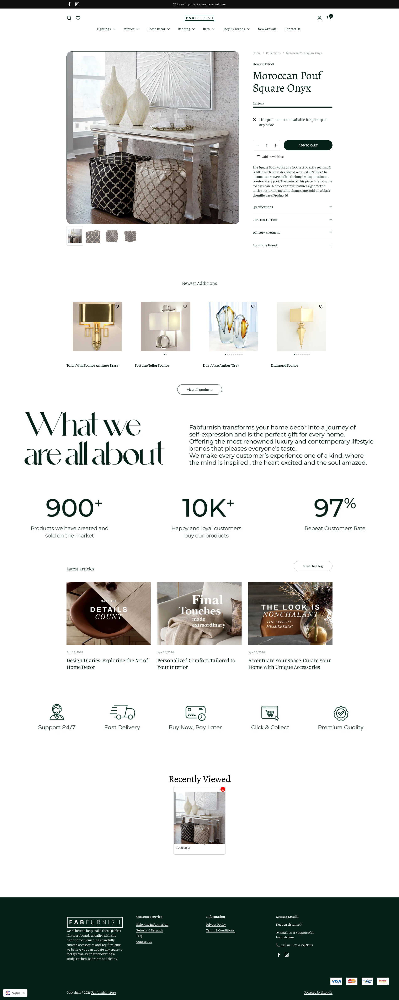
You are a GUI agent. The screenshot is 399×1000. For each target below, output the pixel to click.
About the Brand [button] (265, 245)
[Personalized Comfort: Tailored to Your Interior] (199, 613)
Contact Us (144, 941)
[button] (69, 18)
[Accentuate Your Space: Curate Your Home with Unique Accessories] (290, 613)
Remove (222, 789)
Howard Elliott (263, 64)
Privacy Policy (216, 924)
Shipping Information (152, 924)
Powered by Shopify (318, 992)
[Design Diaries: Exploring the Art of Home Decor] (108, 613)
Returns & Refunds (149, 930)
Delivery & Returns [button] (266, 232)
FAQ (139, 936)
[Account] (319, 18)
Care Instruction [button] (265, 219)
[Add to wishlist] (117, 306)
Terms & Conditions (220, 930)
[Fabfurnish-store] (199, 18)
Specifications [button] (263, 207)
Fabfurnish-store (103, 992)
